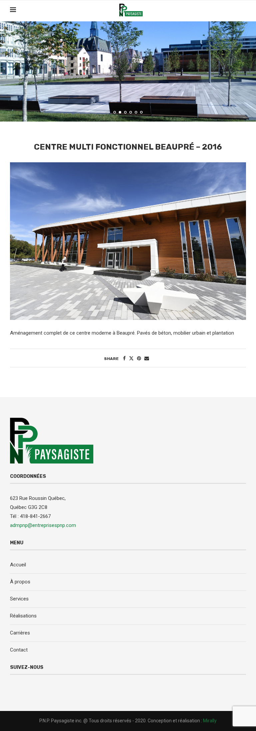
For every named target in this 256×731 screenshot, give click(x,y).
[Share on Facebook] (124, 358)
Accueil (18, 565)
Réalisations (23, 616)
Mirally (210, 720)
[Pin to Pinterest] (139, 358)
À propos (20, 582)
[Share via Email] (146, 358)
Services (19, 599)
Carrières (20, 633)
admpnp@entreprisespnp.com (43, 525)
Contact (19, 650)
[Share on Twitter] (131, 358)
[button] (12, 71)
